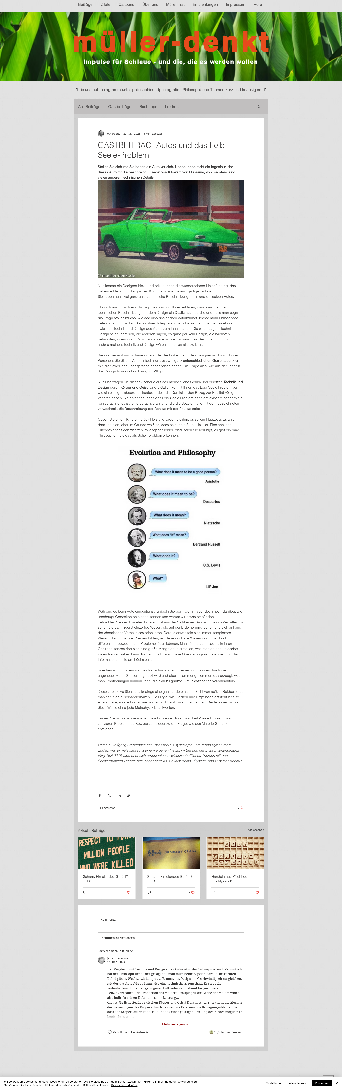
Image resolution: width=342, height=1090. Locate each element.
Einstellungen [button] (274, 1083)
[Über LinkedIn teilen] (119, 795)
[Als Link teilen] (129, 795)
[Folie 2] (167, 71)
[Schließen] (337, 1083)
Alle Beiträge (89, 106)
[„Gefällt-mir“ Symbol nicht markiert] (109, 1032)
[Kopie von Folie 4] (178, 71)
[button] (259, 106)
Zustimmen (322, 1083)
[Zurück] (22, 47)
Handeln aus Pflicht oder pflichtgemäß (231, 878)
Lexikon (172, 106)
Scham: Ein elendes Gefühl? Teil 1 (169, 878)
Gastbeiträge (119, 106)
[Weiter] (319, 47)
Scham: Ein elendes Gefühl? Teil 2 (105, 878)
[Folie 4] (174, 71)
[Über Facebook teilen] (100, 795)
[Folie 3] (163, 71)
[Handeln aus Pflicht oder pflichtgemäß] (235, 853)
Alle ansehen (256, 830)
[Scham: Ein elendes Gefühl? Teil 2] (106, 853)
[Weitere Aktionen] (241, 133)
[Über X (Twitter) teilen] (109, 795)
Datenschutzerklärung (125, 1085)
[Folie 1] (171, 71)
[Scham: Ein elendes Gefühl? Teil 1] (171, 853)
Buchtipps (148, 106)
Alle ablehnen (297, 1083)
